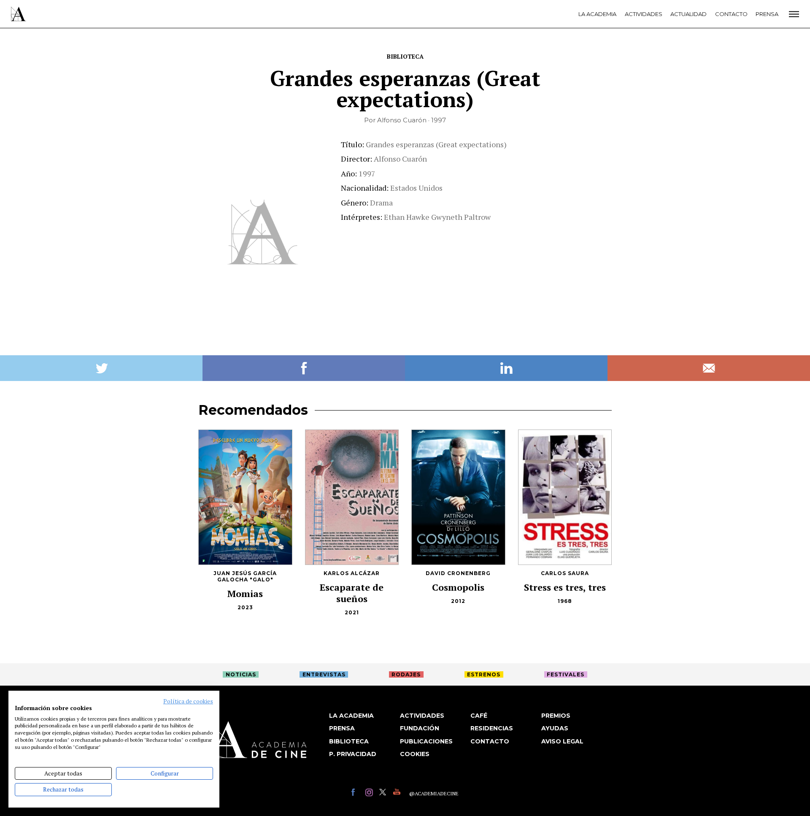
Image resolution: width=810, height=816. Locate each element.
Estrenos (483, 674)
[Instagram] (370, 793)
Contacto (731, 14)
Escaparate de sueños (351, 593)
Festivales (565, 674)
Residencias (491, 728)
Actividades (643, 14)
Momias (245, 593)
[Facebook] (356, 793)
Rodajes (406, 674)
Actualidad (688, 14)
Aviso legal (562, 741)
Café (478, 715)
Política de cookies (188, 701)
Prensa (767, 14)
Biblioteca (405, 56)
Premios (555, 715)
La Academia (597, 14)
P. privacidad (352, 754)
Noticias (241, 674)
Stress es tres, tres (565, 587)
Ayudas (554, 728)
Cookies (414, 754)
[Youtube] (398, 793)
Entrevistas (324, 674)
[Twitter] (384, 793)
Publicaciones (426, 741)
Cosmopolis (458, 587)
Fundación (419, 728)
